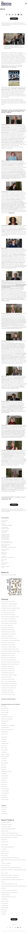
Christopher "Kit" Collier (6, 450)
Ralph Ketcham (4, 478)
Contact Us (14, 18)
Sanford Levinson (5, 313)
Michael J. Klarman (5, 161)
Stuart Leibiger (4, 376)
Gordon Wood (4, 124)
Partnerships (4, 930)
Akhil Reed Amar (4, 191)
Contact (14, 919)
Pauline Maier (4, 425)
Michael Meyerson (5, 401)
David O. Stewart (4, 280)
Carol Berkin (4, 341)
